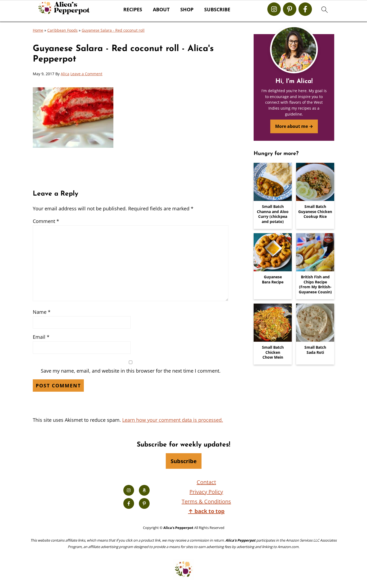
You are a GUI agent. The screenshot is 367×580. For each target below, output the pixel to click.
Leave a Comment (86, 73)
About (161, 10)
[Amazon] (144, 490)
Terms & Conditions (206, 501)
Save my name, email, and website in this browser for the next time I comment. (131, 371)
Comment (46, 221)
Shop (186, 10)
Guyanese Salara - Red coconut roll (113, 30)
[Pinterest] (289, 9)
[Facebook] (305, 9)
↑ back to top (206, 511)
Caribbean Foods (62, 30)
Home (38, 30)
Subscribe (217, 10)
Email (41, 337)
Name (42, 312)
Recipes (132, 10)
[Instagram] (274, 9)
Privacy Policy (206, 491)
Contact (206, 482)
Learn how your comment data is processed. (172, 420)
